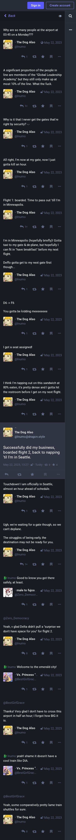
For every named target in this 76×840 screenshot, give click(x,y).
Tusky (39, 464)
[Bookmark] (51, 56)
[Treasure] (43, 56)
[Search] (70, 16)
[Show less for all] (60, 16)
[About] (70, 30)
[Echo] (34, 56)
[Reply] (6, 474)
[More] (59, 56)
